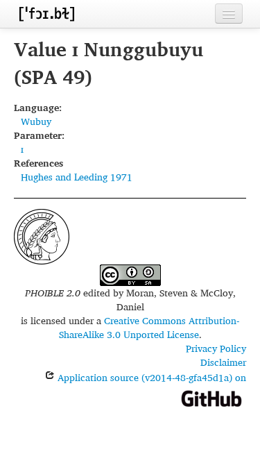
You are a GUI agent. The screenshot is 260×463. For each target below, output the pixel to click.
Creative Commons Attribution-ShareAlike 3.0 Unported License (149, 327)
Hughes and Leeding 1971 (76, 177)
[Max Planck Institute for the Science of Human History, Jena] (41, 235)
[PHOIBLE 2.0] (46, 13)
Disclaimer (223, 362)
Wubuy (36, 121)
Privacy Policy (216, 348)
